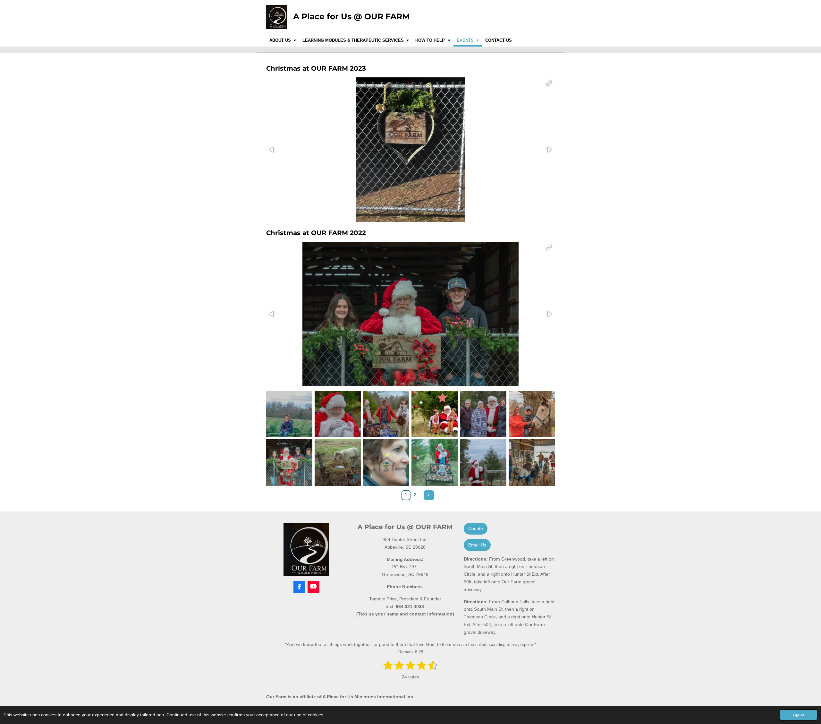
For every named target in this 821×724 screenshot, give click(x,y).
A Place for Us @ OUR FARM (351, 16)
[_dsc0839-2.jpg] (483, 414)
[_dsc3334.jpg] (386, 462)
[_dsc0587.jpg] (434, 414)
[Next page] (429, 495)
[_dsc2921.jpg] (289, 462)
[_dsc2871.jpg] (531, 414)
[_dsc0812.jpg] (386, 414)
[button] (549, 83)
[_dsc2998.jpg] (338, 462)
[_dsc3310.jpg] (434, 462)
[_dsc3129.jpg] (483, 462)
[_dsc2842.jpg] (289, 414)
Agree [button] (798, 714)
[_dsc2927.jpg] (531, 462)
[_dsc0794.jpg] (338, 414)
